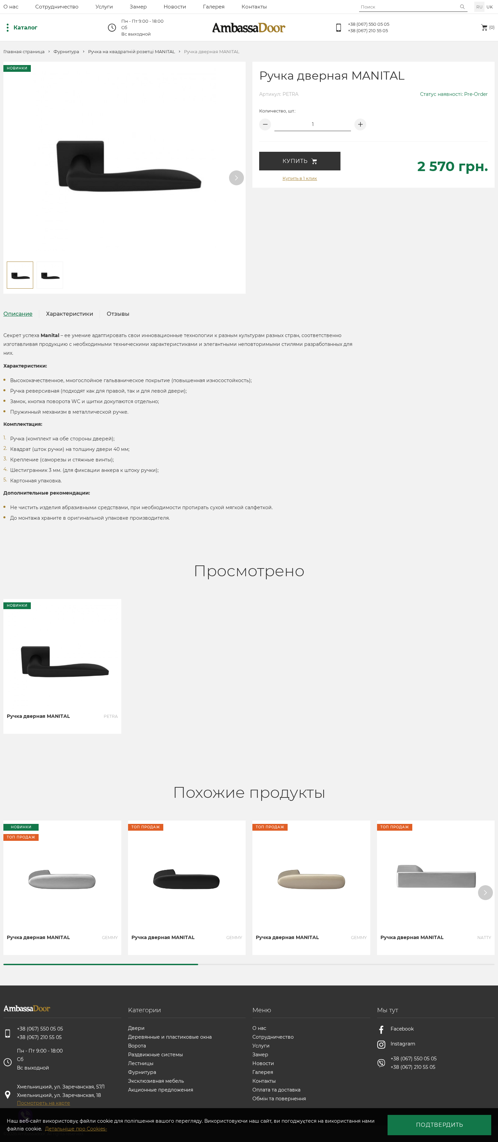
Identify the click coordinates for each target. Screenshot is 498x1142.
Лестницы (140, 1063)
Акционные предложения (160, 1090)
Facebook (402, 1029)
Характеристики (69, 314)
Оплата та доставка (276, 1090)
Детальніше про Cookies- (76, 1129)
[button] (236, 177)
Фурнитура (66, 51)
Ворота (137, 1046)
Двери (136, 1028)
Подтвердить (439, 1125)
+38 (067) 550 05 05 (368, 24)
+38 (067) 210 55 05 (368, 30)
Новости (175, 6)
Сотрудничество (57, 6)
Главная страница (24, 51)
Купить (295, 161)
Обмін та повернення (279, 1099)
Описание (18, 314)
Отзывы (118, 314)
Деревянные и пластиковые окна (170, 1037)
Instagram (403, 1044)
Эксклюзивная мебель (156, 1081)
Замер (138, 6)
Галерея (214, 6)
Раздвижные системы (155, 1055)
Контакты (254, 6)
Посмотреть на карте (43, 1103)
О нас (10, 6)
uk (489, 6)
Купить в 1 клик (300, 178)
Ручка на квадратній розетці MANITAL (131, 51)
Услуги (104, 6)
